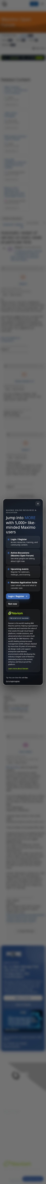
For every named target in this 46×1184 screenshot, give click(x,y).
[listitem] (23, 542)
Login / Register (16, 596)
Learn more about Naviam (18, 668)
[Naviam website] (15, 613)
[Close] (38, 503)
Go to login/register (13, 681)
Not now (12, 603)
